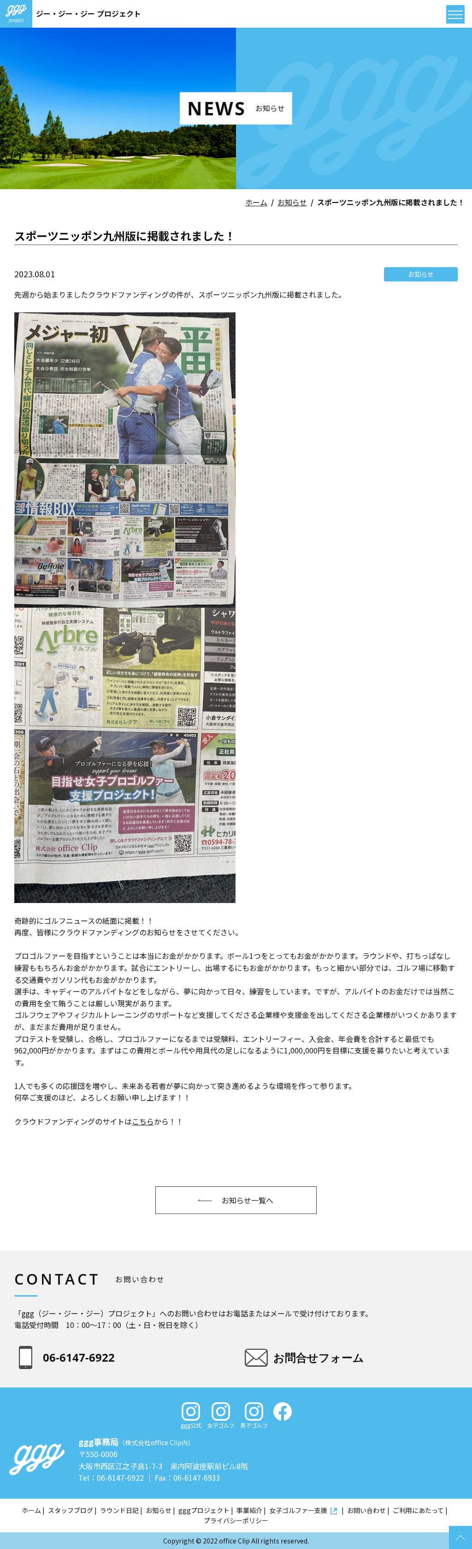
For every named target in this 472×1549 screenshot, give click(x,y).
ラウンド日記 (119, 1510)
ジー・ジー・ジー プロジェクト (88, 13)
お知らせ (292, 202)
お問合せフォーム (318, 1357)
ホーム (256, 202)
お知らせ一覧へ (247, 1200)
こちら (143, 1121)
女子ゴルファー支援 (298, 1510)
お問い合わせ (366, 1510)
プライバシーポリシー (236, 1520)
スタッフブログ (70, 1510)
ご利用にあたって (418, 1510)
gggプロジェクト (204, 1510)
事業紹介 (249, 1510)
